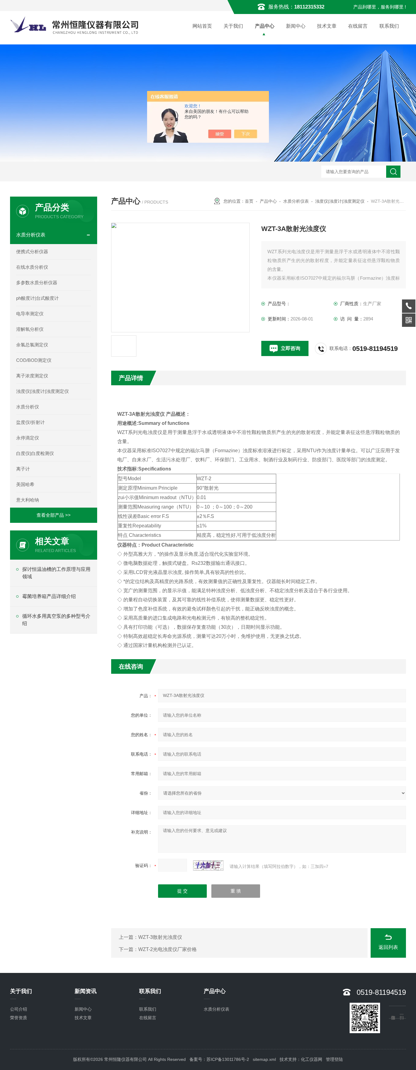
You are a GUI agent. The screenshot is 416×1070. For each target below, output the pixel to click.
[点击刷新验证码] (208, 865)
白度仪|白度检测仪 (35, 453)
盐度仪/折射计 (30, 422)
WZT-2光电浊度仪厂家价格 (167, 949)
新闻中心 (295, 26)
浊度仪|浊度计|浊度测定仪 (340, 201)
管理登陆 (334, 1059)
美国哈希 (25, 484)
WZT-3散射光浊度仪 (160, 937)
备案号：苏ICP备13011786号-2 (219, 1059)
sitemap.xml (264, 1059)
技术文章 (327, 26)
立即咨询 (290, 348)
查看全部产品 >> (54, 515)
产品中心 (264, 26)
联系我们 (389, 26)
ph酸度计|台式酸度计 (37, 298)
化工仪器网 (311, 1059)
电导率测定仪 (30, 313)
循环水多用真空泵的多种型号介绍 (56, 620)
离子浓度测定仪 (32, 375)
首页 (249, 201)
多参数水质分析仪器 (36, 282)
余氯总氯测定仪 (32, 344)
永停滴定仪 (27, 437)
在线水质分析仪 (32, 267)
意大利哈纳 (27, 499)
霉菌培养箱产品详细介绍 (49, 596)
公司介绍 (18, 1009)
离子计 (23, 468)
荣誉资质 (18, 1017)
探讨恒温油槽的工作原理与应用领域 (56, 573)
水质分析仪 (27, 406)
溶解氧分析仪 (30, 329)
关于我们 (233, 26)
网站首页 (202, 26)
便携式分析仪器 (32, 251)
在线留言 (358, 26)
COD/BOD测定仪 (33, 360)
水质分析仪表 (296, 201)
